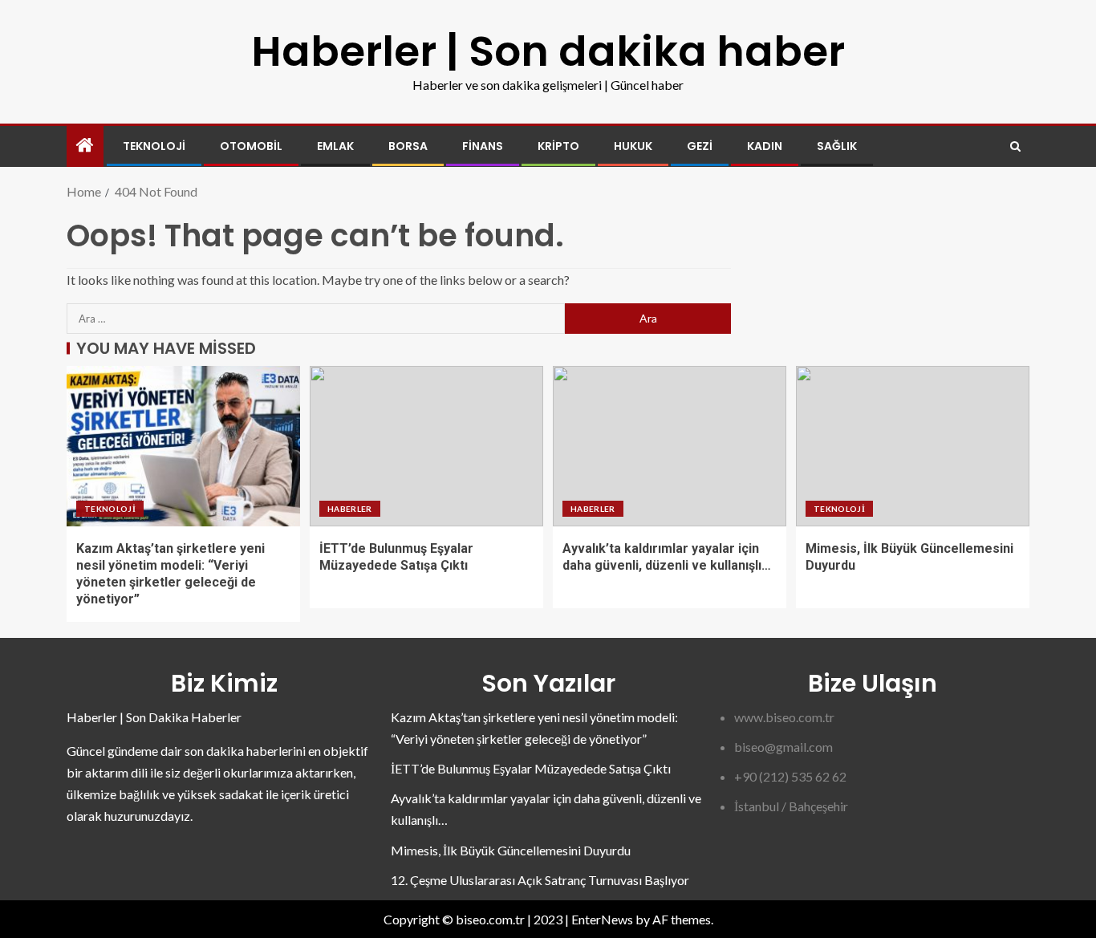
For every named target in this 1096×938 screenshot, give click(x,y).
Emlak (335, 146)
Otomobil (251, 146)
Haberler (349, 509)
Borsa (408, 146)
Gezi (699, 146)
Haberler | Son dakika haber (548, 51)
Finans (482, 146)
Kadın (764, 146)
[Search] (1015, 146)
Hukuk (633, 146)
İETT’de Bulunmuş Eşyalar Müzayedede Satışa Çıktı (531, 768)
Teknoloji (154, 146)
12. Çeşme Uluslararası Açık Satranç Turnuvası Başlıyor (540, 879)
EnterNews (602, 919)
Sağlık (837, 146)
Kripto (558, 146)
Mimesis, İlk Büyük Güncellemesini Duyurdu (511, 850)
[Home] (85, 145)
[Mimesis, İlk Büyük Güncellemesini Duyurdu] (912, 446)
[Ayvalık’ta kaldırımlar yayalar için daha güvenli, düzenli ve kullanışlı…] (669, 446)
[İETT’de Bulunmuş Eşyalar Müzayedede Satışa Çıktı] (426, 446)
